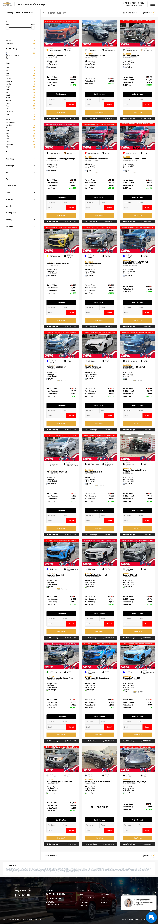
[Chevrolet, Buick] (7, 4)
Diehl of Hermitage (52, 118)
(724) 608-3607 (134, 3)
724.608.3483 (71, 118)
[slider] (7, 27)
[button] (77, 33)
